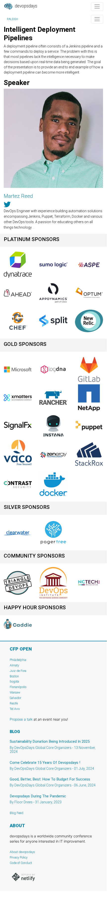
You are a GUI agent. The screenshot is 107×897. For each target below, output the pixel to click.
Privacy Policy (19, 857)
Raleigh (12, 19)
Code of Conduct (21, 863)
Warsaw (15, 692)
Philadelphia (18, 660)
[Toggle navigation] (97, 6)
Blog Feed (16, 813)
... (34, 227)
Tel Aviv (15, 709)
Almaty (14, 665)
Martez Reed (18, 196)
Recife (14, 703)
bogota (14, 681)
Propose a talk (21, 719)
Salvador (15, 698)
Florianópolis (18, 687)
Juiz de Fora (18, 671)
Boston (14, 676)
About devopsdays (22, 852)
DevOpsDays (25, 5)
